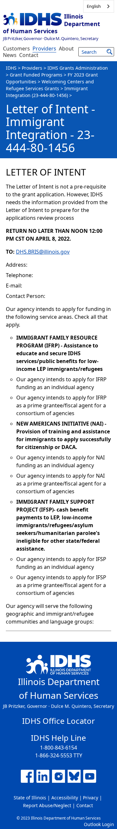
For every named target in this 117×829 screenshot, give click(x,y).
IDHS (11, 68)
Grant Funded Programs (36, 75)
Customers (16, 48)
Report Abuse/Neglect (47, 805)
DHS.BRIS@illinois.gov (43, 251)
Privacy (90, 797)
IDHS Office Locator (58, 720)
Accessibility (64, 797)
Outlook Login (99, 824)
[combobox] (98, 6)
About (66, 48)
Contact (28, 55)
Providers (44, 48)
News (10, 55)
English (94, 6)
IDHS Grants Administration (77, 68)
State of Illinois (30, 797)
